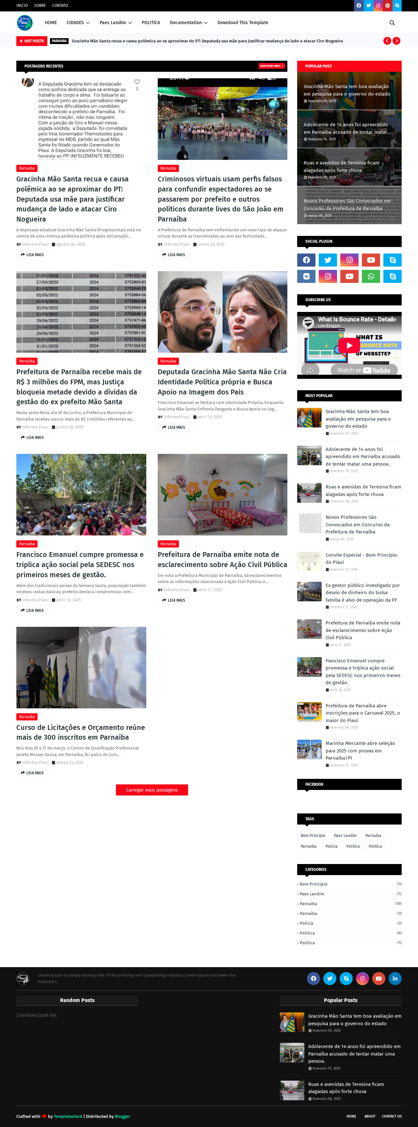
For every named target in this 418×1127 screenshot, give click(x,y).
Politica (353, 846)
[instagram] (378, 5)
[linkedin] (395, 978)
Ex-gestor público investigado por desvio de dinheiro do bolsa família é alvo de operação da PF (363, 592)
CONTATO (60, 5)
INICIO (22, 5)
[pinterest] (388, 5)
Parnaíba (168, 168)
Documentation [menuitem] (186, 22)
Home (351, 1116)
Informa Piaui (35, 244)
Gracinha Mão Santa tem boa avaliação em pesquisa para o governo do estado (347, 90)
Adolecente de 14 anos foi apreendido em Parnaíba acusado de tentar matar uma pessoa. (346, 129)
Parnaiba (27, 168)
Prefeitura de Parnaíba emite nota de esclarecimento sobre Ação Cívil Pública (222, 559)
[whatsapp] (371, 276)
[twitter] (369, 5)
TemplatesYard (68, 1116)
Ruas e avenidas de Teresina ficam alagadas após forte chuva (341, 166)
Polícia (332, 846)
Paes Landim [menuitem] (113, 22)
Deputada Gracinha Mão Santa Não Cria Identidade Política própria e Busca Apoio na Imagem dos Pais (222, 381)
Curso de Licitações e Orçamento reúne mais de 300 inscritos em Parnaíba (80, 732)
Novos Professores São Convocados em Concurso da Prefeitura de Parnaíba (347, 204)
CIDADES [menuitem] (75, 22)
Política (375, 846)
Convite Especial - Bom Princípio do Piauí (361, 558)
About (370, 1116)
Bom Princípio (313, 835)
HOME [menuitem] (51, 22)
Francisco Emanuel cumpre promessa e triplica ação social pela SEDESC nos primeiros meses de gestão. (80, 564)
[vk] (306, 276)
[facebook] (359, 5)
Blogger (122, 1116)
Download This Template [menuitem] (242, 22)
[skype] (397, 5)
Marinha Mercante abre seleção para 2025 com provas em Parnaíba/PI (360, 750)
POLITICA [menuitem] (151, 22)
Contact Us (392, 1116)
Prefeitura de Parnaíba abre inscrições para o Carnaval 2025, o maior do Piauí (363, 713)
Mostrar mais (270, 66)
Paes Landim (345, 835)
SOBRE (40, 5)
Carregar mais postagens (152, 790)
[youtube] (371, 260)
